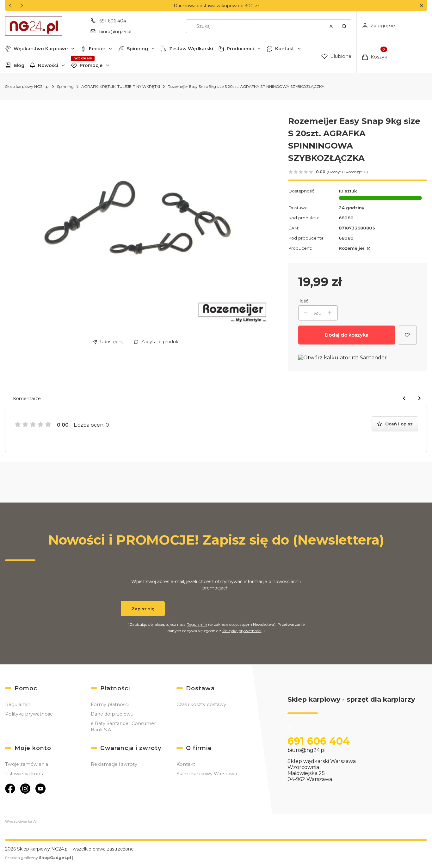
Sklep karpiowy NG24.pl (27, 86)
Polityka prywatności (29, 714)
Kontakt (284, 49)
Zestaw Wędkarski (191, 49)
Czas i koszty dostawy (201, 704)
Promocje (91, 65)
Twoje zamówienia (26, 764)
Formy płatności (110, 704)
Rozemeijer (352, 248)
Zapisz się (143, 608)
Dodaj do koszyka (346, 335)
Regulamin (197, 624)
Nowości (48, 65)
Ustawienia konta (25, 774)
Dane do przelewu (112, 714)
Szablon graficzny (38, 857)
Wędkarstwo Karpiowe (41, 49)
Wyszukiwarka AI (21, 821)
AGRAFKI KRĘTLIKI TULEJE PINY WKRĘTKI (120, 86)
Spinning (137, 49)
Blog (19, 65)
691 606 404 (112, 21)
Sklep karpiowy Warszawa (206, 774)
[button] (421, 6)
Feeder (97, 49)
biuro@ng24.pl (115, 31)
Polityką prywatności (242, 630)
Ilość (303, 301)
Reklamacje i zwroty (114, 764)
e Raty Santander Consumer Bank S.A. (123, 727)
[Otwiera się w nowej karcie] (10, 789)
